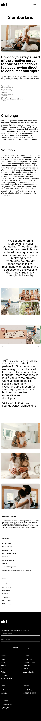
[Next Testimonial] (38, 347)
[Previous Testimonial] (3, 347)
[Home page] (4, 6)
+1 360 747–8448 (29, 693)
